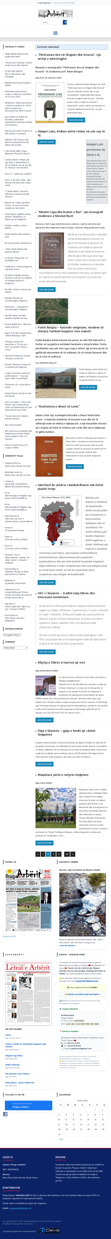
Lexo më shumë (76, 120)
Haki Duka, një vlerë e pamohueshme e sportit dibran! (18, 519)
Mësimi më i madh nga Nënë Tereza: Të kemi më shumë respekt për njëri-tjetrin (17, 205)
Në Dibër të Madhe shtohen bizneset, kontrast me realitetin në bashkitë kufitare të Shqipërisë (18, 279)
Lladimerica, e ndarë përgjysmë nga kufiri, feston (18, 267)
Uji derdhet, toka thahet (15, 583)
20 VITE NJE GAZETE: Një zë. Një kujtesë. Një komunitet (15, 74)
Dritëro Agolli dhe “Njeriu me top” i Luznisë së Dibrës (17, 607)
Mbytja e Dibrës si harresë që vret (61, 662)
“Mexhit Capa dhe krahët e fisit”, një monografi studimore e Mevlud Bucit (70, 214)
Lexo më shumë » (68, 945)
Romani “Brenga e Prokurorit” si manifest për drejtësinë (18, 365)
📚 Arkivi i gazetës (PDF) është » (82, 987)
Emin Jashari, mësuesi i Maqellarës (15, 619)
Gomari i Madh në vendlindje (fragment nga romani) (25, 1045)
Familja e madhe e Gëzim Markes (16, 226)
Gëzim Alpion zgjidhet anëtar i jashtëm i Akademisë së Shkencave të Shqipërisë (18, 217)
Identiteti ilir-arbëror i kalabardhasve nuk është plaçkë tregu (70, 487)
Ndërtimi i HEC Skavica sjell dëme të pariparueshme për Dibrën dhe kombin (17, 142)
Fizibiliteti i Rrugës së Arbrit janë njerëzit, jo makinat (17, 572)
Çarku (8, 1035)
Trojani (8, 481)
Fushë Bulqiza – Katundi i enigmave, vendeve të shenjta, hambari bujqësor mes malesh (71, 329)
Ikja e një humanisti (13, 425)
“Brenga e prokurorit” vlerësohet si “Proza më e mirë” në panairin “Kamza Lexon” (16, 345)
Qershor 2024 (9, 936)
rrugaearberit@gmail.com (86, 981)
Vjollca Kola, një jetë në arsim (18, 466)
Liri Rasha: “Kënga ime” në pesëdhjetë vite (16, 259)
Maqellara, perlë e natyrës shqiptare (63, 775)
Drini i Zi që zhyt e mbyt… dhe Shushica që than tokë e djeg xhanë (18, 182)
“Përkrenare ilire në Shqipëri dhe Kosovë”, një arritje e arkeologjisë (69, 56)
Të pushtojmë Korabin (14, 530)
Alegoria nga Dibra (14, 1055)
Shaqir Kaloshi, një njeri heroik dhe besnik (18, 394)
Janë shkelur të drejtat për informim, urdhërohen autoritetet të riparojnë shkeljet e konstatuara (18, 121)
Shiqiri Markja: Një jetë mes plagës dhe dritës (16, 55)
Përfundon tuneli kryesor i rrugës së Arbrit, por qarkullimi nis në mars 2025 (18, 94)
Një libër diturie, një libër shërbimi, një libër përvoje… (17, 316)
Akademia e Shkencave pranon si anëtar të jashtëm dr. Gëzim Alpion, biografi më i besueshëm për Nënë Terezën (18, 107)
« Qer (60, 1139)
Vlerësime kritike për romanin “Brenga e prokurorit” (17, 357)
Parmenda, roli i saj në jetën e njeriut (18, 385)
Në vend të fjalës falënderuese (18, 243)
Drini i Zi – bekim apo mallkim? (18, 174)
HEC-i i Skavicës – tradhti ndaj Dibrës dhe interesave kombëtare (66, 595)
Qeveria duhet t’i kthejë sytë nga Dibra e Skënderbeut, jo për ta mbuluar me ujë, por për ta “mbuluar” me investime (18, 163)
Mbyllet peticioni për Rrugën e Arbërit (18, 84)
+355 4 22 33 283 (73, 1043)
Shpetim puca (11, 589)
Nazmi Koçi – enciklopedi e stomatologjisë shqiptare (16, 308)
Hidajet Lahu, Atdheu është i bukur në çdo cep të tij (71, 133)
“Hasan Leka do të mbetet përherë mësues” (16, 417)
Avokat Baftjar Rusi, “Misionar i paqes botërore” (18, 325)
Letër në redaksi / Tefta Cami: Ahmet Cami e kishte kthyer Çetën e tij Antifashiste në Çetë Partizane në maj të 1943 (18, 406)
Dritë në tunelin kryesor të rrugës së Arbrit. (16, 446)
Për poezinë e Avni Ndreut (17, 1074)
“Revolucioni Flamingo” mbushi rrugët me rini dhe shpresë (18, 63)
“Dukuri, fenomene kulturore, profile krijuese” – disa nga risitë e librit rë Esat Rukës (17, 376)
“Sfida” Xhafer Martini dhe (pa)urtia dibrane (16, 250)
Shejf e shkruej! (12, 1064)
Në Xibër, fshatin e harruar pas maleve (18, 290)
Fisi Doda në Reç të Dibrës (16, 539)
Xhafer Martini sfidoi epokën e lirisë (18, 235)
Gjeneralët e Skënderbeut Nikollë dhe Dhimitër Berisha (17, 485)
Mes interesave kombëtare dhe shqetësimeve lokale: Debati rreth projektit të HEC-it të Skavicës (18, 435)
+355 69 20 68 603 (74, 1046)
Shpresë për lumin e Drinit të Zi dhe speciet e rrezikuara (18, 132)
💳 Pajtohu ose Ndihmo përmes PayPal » (82, 994)
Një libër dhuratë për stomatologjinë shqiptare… (16, 299)
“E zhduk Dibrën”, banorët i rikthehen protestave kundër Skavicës (17, 194)
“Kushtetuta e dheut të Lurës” (59, 406)
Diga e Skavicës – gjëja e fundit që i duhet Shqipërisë (66, 732)
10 (67, 854)
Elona (7, 546)
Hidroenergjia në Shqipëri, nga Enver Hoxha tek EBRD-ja (18, 496)
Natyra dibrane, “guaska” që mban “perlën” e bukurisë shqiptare (17, 560)
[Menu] (55, 33)
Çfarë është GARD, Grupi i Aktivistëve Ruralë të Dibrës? (17, 152)
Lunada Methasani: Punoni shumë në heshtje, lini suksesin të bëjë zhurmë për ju (18, 595)
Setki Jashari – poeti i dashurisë (19, 1082)
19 (74, 1124)
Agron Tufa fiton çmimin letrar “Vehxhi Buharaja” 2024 (18, 334)
